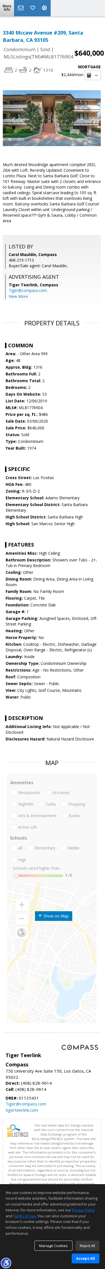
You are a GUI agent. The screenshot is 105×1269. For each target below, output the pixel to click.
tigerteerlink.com (22, 1110)
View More (18, 296)
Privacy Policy (83, 1210)
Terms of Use (24, 1215)
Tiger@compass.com (28, 290)
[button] (6, 1263)
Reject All (87, 1245)
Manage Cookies (53, 1245)
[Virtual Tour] (45, 8)
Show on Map (55, 916)
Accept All (85, 1258)
